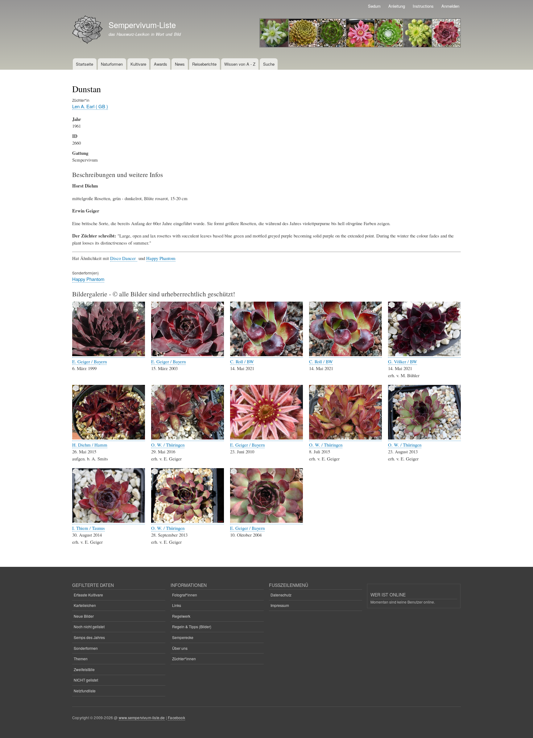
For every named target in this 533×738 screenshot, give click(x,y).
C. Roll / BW (242, 361)
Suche (269, 64)
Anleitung (396, 6)
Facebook (176, 717)
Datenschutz (281, 594)
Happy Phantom (161, 258)
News (180, 64)
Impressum (280, 605)
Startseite (84, 64)
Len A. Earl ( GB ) (90, 106)
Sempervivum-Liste (142, 24)
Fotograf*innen (184, 594)
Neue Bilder (84, 616)
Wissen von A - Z (239, 64)
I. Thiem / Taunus (88, 528)
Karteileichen (85, 605)
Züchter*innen (184, 658)
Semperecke (182, 637)
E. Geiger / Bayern (89, 361)
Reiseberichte (204, 64)
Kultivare (138, 64)
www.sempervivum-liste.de (142, 717)
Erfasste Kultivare (88, 594)
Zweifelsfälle (84, 669)
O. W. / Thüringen (167, 445)
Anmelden (450, 6)
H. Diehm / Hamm (89, 445)
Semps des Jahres (89, 637)
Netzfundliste (85, 690)
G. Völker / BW (402, 361)
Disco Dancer (123, 258)
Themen (81, 658)
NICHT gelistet (86, 679)
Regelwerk (181, 616)
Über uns (180, 648)
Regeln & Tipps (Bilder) (191, 626)
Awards (160, 64)
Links (176, 605)
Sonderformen (86, 648)
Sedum (374, 6)
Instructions (423, 6)
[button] (108, 354)
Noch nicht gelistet (89, 626)
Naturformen (112, 64)
